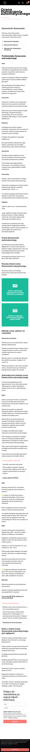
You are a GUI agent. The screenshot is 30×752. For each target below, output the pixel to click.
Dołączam (15, 721)
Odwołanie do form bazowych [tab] (12, 622)
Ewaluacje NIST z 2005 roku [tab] (11, 460)
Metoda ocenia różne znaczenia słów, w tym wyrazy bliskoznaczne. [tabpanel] (15, 612)
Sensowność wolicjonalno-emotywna (12, 49)
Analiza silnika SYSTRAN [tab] (10, 478)
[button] (15, 41)
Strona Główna (5, 17)
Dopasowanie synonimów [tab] (11, 603)
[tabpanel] (15, 469)
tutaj (16, 189)
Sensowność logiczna (11, 45)
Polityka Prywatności (6, 745)
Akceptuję (15, 749)
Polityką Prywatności (13, 717)
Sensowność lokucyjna (11, 41)
